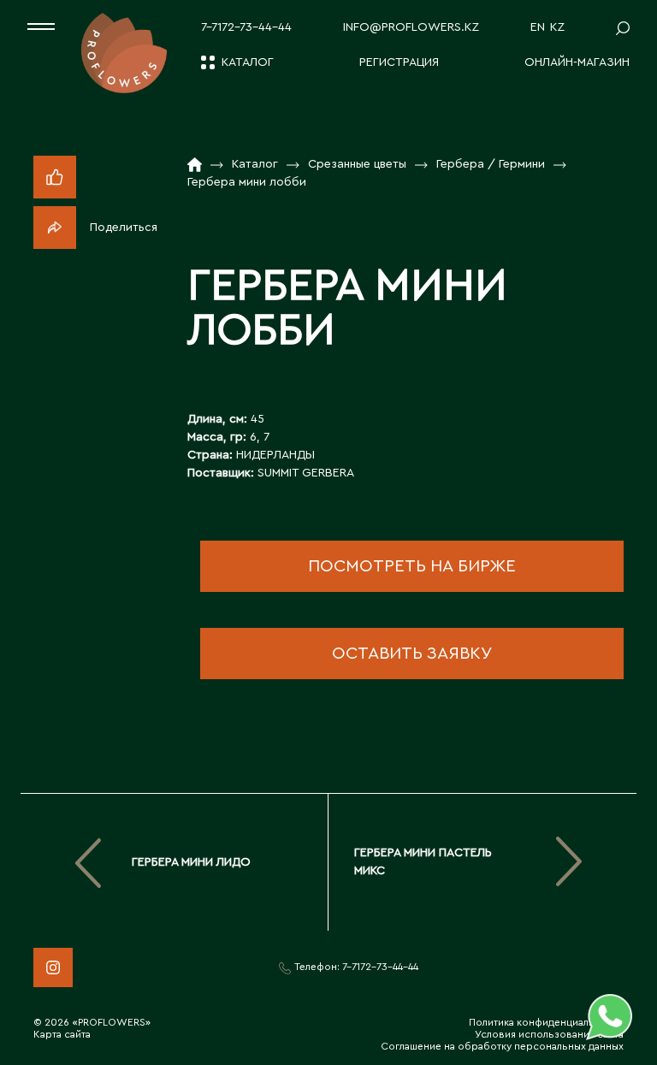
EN (537, 27)
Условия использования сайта (549, 1034)
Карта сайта (62, 1034)
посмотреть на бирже (412, 566)
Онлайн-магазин (577, 62)
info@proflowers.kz (411, 27)
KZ (557, 27)
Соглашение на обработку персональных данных (502, 1046)
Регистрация (399, 62)
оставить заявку (412, 653)
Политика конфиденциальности (546, 1022)
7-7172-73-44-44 (246, 27)
